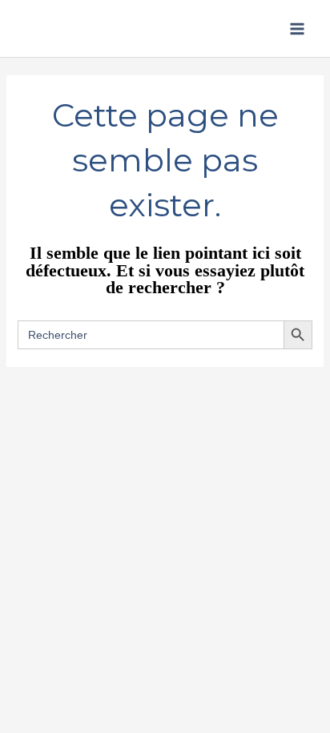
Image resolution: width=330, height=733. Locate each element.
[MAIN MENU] (297, 29)
